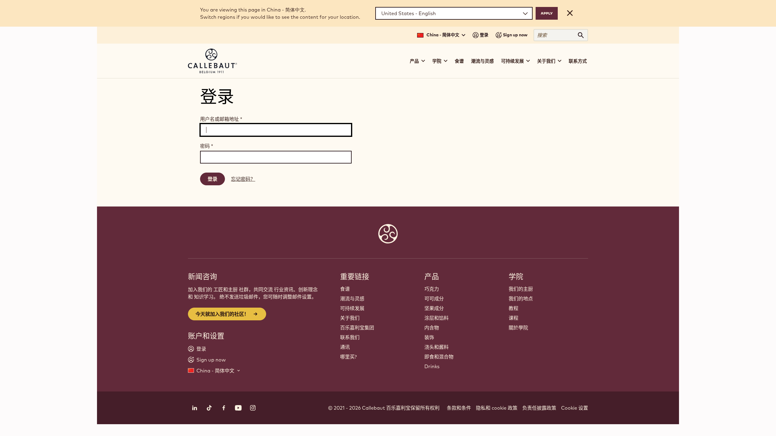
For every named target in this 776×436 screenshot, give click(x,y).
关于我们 (350, 318)
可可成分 (434, 299)
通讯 (345, 347)
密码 (206, 146)
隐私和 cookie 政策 (496, 408)
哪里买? (348, 357)
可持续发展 (352, 308)
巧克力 (431, 289)
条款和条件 (459, 408)
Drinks (432, 366)
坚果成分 (434, 308)
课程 (513, 318)
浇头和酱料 (436, 347)
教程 (513, 308)
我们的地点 (521, 299)
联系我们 (350, 337)
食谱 (459, 61)
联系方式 (578, 61)
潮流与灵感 (482, 61)
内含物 (431, 328)
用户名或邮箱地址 (221, 119)
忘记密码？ (243, 179)
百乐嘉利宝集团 (357, 328)
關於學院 (518, 328)
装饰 (429, 337)
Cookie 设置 (574, 408)
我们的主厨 (521, 289)
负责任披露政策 (539, 408)
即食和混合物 (438, 357)
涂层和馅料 (436, 318)
